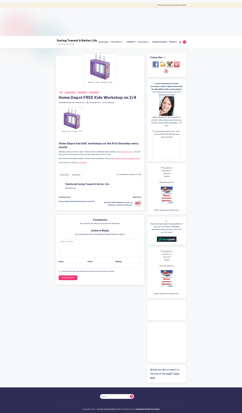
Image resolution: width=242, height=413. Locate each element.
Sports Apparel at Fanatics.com (166, 210)
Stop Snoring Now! (166, 182)
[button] (70, 188)
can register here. (126, 152)
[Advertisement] (121, 22)
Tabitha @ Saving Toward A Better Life (87, 184)
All (61, 92)
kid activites (94, 92)
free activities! (81, 162)
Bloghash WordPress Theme (148, 409)
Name (62, 261)
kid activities (76, 175)
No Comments (109, 102)
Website (118, 261)
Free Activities (70, 92)
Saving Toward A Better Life (77, 40)
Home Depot (82, 92)
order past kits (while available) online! (125, 158)
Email (90, 261)
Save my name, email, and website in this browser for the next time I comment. (88, 271)
